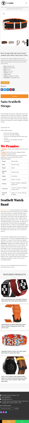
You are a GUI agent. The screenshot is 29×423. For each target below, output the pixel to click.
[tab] (14, 96)
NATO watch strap (5, 210)
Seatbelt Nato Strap (8, 7)
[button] (2, 89)
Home (2, 7)
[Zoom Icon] (27, 12)
